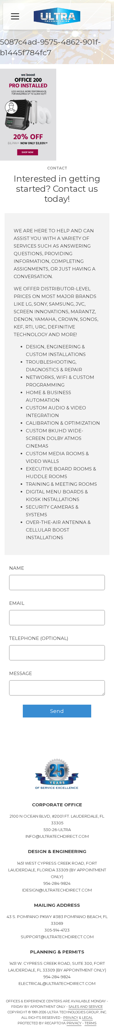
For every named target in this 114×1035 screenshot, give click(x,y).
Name (16, 568)
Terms (90, 1023)
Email (16, 603)
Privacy (70, 1017)
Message (20, 673)
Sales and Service (85, 1006)
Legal (87, 1017)
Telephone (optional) (38, 638)
